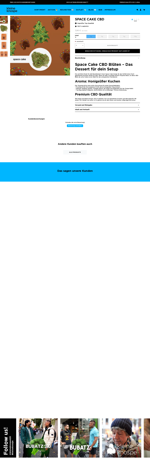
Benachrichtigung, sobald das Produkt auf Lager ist (107, 51)
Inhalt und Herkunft (82, 109)
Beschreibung (80, 58)
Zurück (10, 45)
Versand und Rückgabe (83, 105)
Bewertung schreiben (75, 125)
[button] (40, 10)
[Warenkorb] (144, 10)
